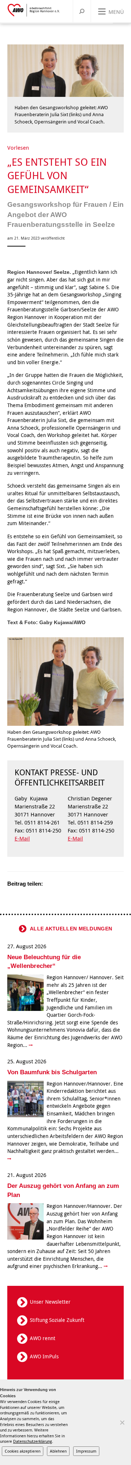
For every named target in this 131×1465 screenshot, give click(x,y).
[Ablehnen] (122, 1422)
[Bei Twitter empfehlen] (51, 884)
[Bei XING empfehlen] (78, 884)
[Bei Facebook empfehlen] (60, 884)
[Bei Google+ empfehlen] (69, 884)
